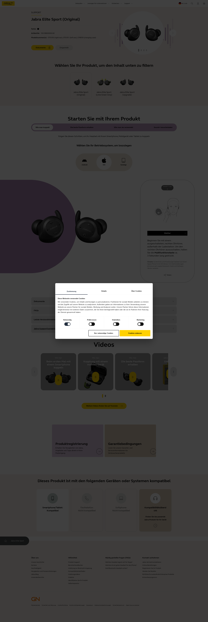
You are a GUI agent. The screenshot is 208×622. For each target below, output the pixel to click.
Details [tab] (104, 291)
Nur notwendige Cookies (103, 333)
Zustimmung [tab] (71, 291)
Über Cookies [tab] (136, 291)
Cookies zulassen (135, 333)
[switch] (92, 324)
